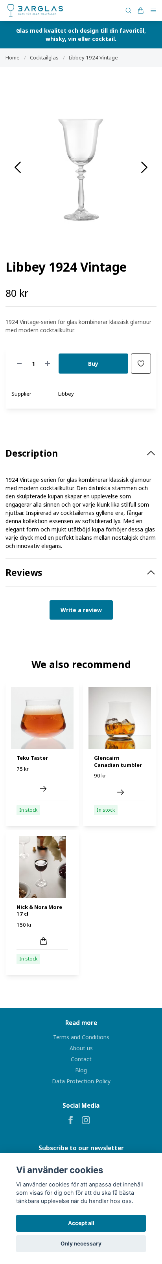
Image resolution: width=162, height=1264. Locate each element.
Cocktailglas (44, 57)
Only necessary (81, 1243)
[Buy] (43, 941)
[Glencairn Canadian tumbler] (120, 792)
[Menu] (153, 10)
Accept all (81, 1223)
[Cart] (140, 10)
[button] (144, 167)
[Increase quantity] (47, 363)
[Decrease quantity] (19, 363)
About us (81, 1048)
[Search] (128, 10)
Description (32, 453)
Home (13, 57)
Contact (81, 1059)
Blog (81, 1070)
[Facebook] (70, 1120)
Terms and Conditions (81, 1037)
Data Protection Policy (81, 1081)
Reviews (24, 572)
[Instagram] (86, 1120)
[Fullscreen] (81, 164)
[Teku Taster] (43, 789)
